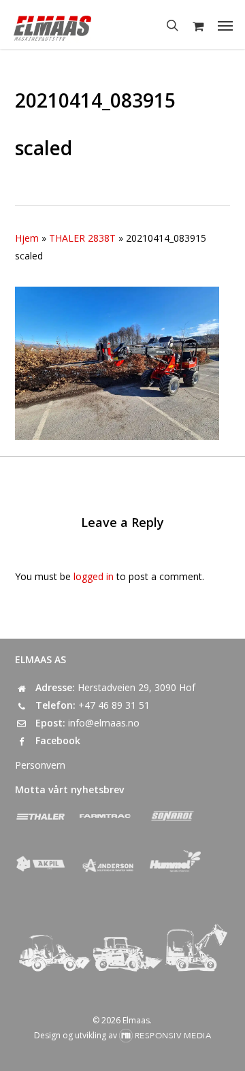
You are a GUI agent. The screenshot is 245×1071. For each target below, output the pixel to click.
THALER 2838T (82, 237)
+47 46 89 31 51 (114, 705)
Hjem (27, 237)
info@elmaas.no (104, 722)
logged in (94, 576)
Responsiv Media (173, 1035)
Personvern (40, 764)
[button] (225, 25)
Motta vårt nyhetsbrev (69, 789)
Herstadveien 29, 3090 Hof (136, 687)
